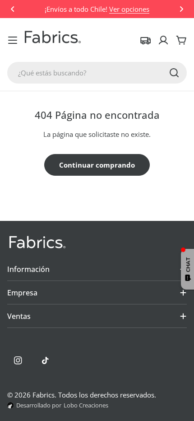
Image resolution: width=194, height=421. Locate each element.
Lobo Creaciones (86, 405)
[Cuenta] (163, 40)
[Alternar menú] (12, 40)
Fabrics (43, 394)
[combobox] (97, 73)
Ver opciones (129, 9)
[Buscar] (174, 72)
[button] (12, 9)
